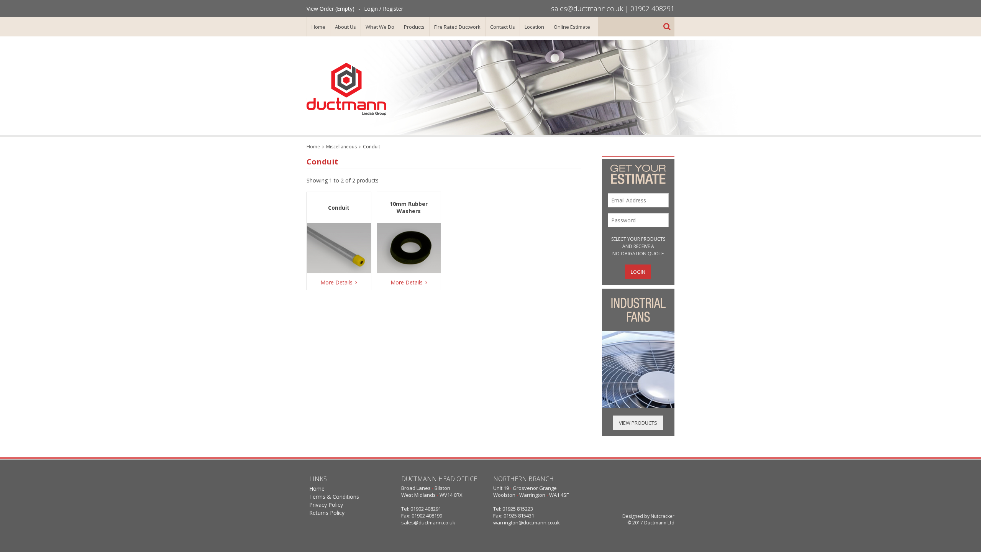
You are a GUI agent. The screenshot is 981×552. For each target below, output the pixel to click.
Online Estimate (572, 26)
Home (318, 26)
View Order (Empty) (330, 8)
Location (534, 26)
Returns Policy (326, 512)
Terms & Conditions (334, 496)
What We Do (380, 26)
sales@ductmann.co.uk (587, 8)
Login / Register (383, 8)
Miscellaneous (341, 146)
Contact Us (502, 26)
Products (414, 26)
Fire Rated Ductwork (457, 26)
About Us (345, 26)
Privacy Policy (326, 504)
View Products (638, 422)
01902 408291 (652, 8)
